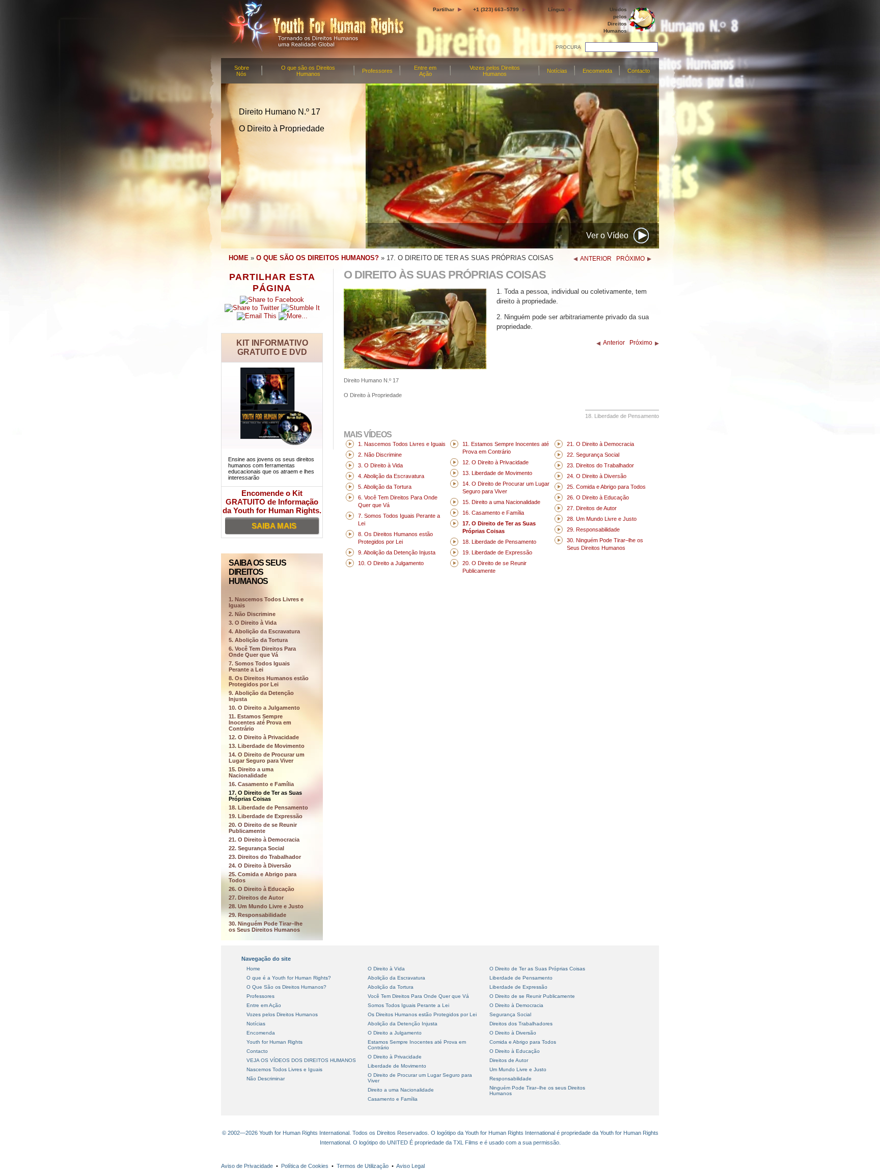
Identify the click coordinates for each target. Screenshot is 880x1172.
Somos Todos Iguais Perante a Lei (408, 1005)
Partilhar (443, 9)
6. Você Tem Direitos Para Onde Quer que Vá (262, 652)
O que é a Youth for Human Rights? (288, 978)
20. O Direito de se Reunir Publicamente (263, 828)
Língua (556, 9)
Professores (377, 71)
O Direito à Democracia (516, 1005)
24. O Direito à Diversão (260, 865)
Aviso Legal (410, 1166)
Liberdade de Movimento (397, 1066)
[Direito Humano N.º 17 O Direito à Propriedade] (415, 367)
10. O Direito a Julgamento (264, 708)
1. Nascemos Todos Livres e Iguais (402, 444)
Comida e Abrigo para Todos (522, 1042)
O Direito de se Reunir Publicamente (532, 996)
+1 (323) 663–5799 (496, 9)
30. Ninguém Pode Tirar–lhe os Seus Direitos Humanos (265, 926)
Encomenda (597, 71)
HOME (239, 258)
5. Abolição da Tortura (258, 640)
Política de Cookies (304, 1166)
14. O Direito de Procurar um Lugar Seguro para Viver (267, 757)
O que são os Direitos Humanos (308, 71)
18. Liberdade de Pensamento (268, 807)
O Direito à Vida (386, 968)
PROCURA (568, 47)
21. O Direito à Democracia (264, 839)
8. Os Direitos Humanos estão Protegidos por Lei (269, 681)
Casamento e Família (393, 1099)
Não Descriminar (265, 1078)
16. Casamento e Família (261, 784)
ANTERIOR (596, 258)
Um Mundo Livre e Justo (517, 1069)
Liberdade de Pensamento (521, 978)
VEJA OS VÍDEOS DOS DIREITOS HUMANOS (301, 1060)
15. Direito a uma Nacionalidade (251, 772)
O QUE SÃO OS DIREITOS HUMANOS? (317, 258)
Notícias (557, 71)
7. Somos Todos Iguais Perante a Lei (259, 666)
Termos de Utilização (363, 1166)
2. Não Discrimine (252, 614)
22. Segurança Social (256, 848)
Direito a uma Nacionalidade (401, 1090)
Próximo (640, 342)
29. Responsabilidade (257, 915)
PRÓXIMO (630, 258)
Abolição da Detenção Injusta (402, 1023)
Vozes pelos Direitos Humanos (495, 71)
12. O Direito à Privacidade (264, 737)
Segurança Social (510, 1014)
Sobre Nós (241, 71)
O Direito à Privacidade (395, 1056)
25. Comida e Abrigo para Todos (262, 877)
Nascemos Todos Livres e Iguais (284, 1069)
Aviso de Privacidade (247, 1166)
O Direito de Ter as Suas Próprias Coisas (537, 968)
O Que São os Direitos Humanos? (286, 987)
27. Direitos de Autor (256, 898)
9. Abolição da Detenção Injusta (261, 696)
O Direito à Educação (514, 1051)
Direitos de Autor (508, 1060)
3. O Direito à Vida (253, 623)
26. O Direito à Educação (261, 889)
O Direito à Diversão (512, 1033)
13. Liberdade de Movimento (267, 746)
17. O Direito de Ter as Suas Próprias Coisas (265, 796)
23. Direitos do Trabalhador (265, 857)
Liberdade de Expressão (518, 987)
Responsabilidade (510, 1078)
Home (253, 968)
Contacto (638, 71)
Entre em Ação (425, 71)
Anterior (614, 342)
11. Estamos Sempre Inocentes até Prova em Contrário (260, 722)
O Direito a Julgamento (395, 1033)
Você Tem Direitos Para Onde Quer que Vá (418, 996)
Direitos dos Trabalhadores (521, 1023)
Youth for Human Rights (274, 1042)
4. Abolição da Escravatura (264, 631)
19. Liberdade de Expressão (265, 816)
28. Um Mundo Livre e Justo (266, 906)
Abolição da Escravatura (396, 978)
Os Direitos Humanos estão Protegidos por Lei (422, 1014)
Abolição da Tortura (391, 987)
